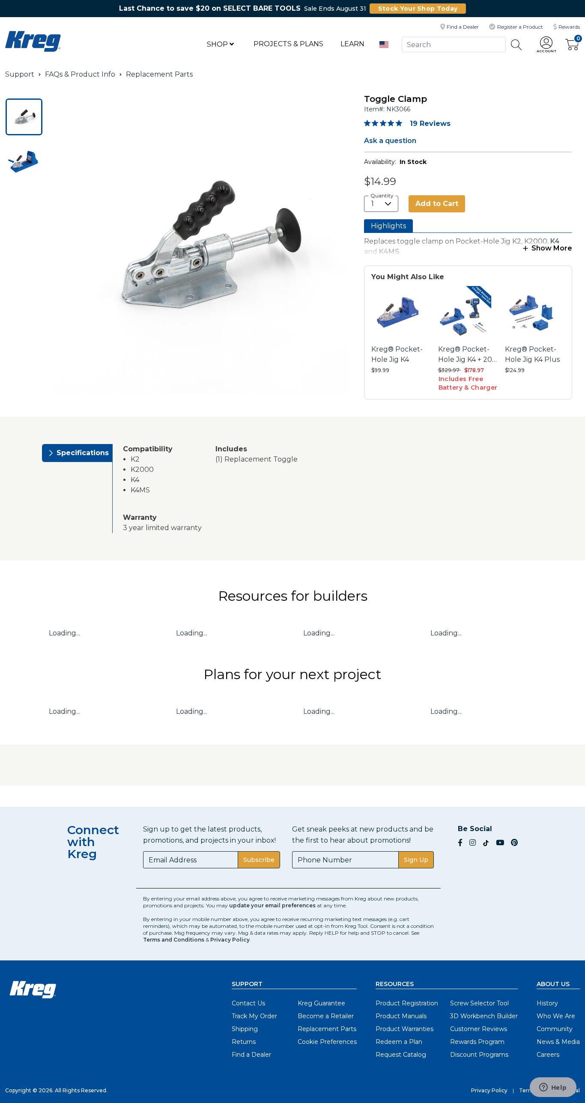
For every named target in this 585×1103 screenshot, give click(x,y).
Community (555, 1029)
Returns (244, 1042)
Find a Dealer (251, 1054)
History (547, 1003)
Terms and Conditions (173, 939)
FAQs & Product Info (80, 74)
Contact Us (248, 1003)
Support (19, 74)
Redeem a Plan (399, 1042)
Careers (548, 1054)
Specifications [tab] (83, 453)
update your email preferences (272, 905)
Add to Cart (436, 204)
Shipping (245, 1029)
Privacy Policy (230, 939)
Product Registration (407, 1003)
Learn (352, 44)
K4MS (389, 251)
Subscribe (259, 860)
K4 (555, 241)
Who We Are (556, 1016)
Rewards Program (477, 1042)
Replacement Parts (159, 74)
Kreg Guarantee (321, 1003)
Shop (218, 44)
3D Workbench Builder (484, 1016)
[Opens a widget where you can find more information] (552, 1088)
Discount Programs (479, 1054)
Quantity (382, 195)
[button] (546, 44)
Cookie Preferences (327, 1042)
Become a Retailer (326, 1016)
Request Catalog (401, 1054)
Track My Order (254, 1016)
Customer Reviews (478, 1029)
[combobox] (453, 44)
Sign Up (416, 860)
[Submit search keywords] (516, 45)
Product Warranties (404, 1029)
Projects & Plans (288, 44)
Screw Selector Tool (479, 1003)
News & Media (558, 1042)
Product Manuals (401, 1016)
